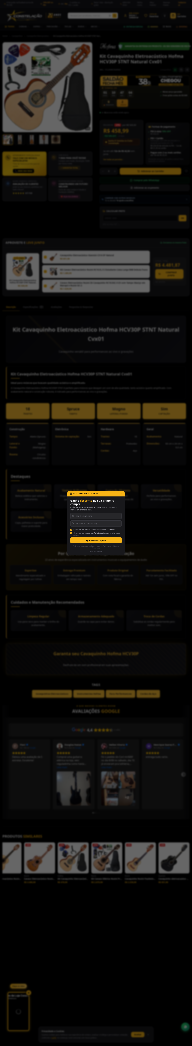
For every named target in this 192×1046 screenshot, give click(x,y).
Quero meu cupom (96, 540)
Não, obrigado (96, 551)
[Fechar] (121, 493)
